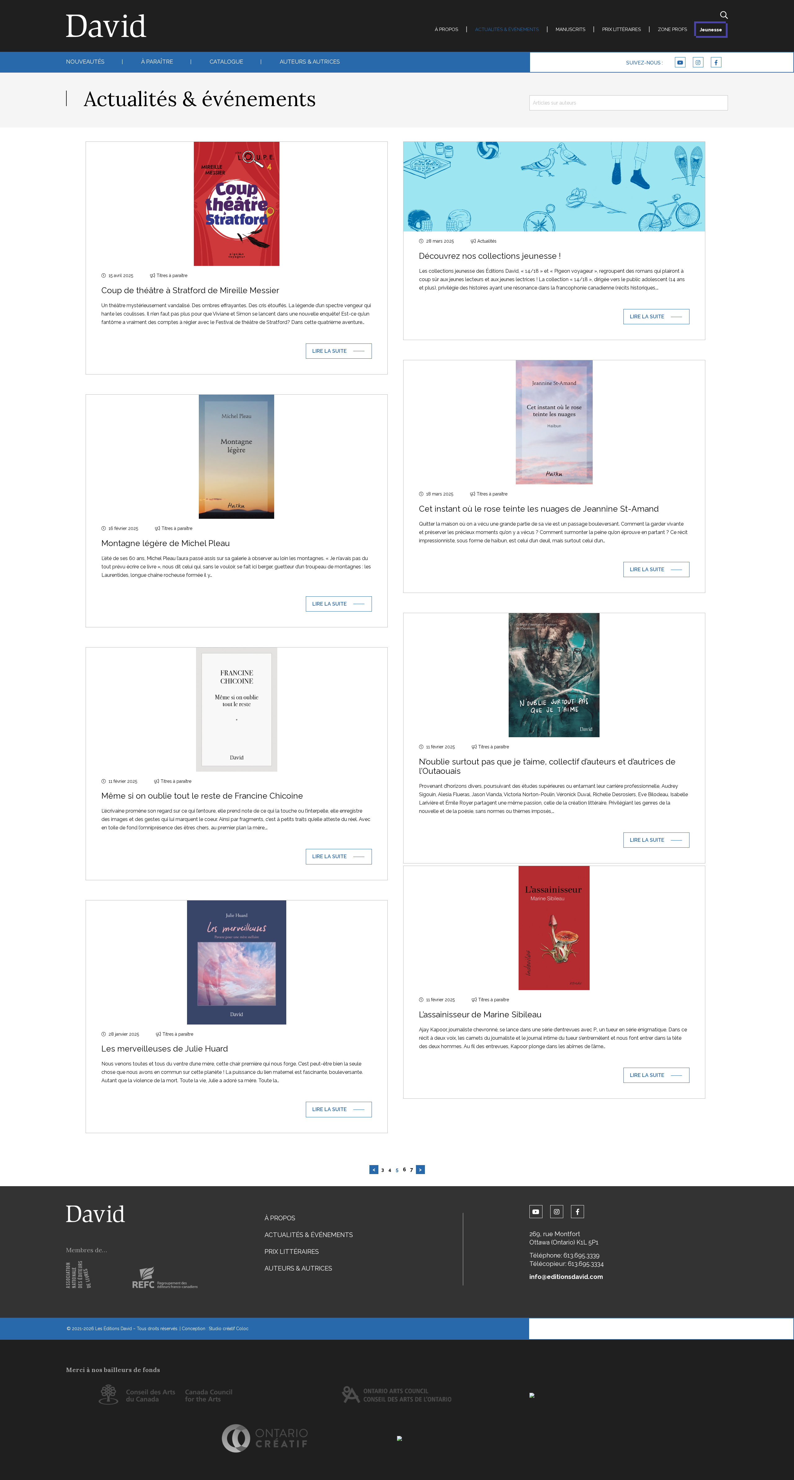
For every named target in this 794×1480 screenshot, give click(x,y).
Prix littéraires (621, 29)
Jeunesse (711, 30)
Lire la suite (329, 351)
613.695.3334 (586, 1263)
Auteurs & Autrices (310, 61)
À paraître (157, 61)
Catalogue (226, 61)
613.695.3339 (582, 1255)
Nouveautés (85, 61)
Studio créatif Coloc (228, 1328)
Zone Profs (672, 29)
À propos (446, 29)
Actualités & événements (507, 29)
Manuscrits (570, 29)
